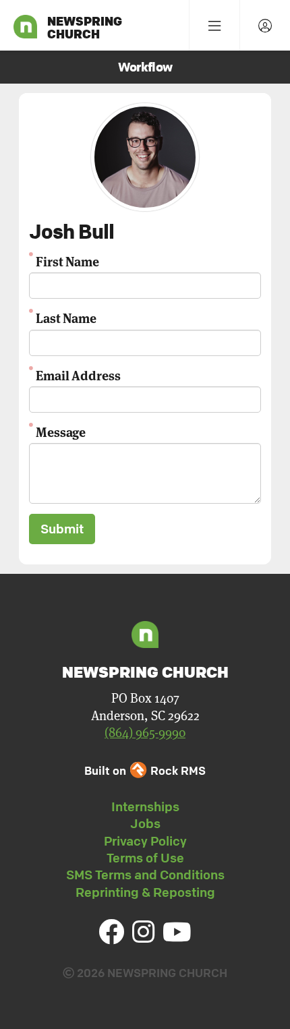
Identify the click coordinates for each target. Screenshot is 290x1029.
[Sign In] (264, 25)
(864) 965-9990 (145, 732)
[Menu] (214, 25)
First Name (67, 260)
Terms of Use (145, 857)
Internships (145, 806)
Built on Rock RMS (145, 770)
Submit (62, 528)
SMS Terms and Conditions (145, 874)
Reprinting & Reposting (145, 892)
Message (61, 431)
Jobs (145, 823)
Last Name (66, 317)
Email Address (78, 374)
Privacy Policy (145, 840)
